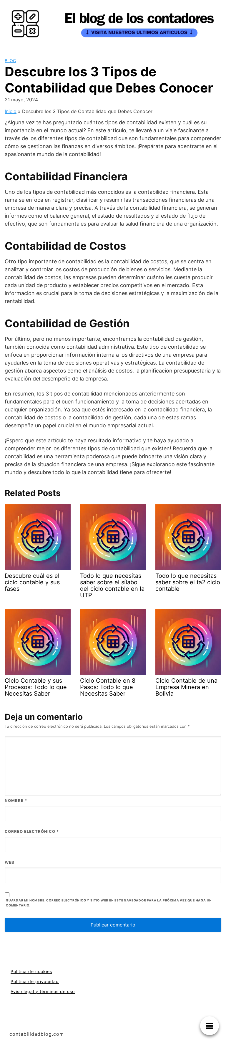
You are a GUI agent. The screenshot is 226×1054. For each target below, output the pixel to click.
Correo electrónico (32, 831)
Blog (10, 60)
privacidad (47, 981)
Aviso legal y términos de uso (43, 991)
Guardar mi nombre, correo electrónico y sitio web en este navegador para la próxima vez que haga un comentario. (109, 903)
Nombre (16, 800)
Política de (23, 981)
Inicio (10, 111)
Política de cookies (31, 971)
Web (9, 862)
